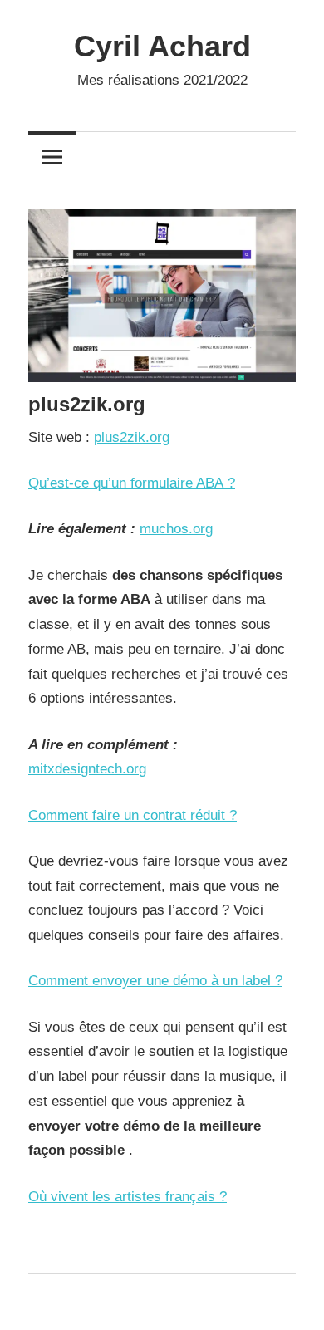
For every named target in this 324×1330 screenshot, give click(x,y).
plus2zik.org (131, 437)
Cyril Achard (162, 46)
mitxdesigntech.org (87, 769)
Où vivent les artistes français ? (127, 1197)
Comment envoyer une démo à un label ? (155, 981)
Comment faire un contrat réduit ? (132, 815)
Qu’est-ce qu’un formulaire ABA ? (131, 483)
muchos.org (176, 529)
